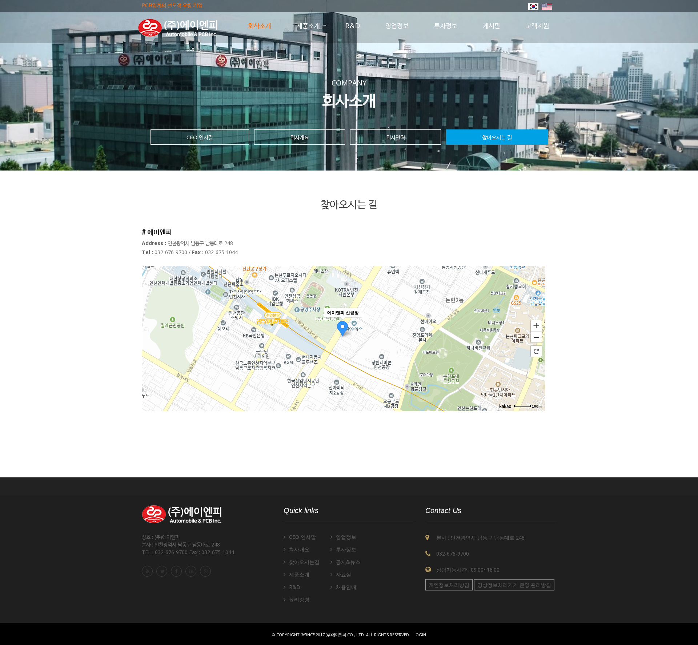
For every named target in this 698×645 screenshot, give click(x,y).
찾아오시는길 (304, 561)
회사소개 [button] (259, 26)
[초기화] (536, 351)
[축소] (536, 337)
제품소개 (299, 574)
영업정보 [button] (397, 26)
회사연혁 (395, 137)
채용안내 (346, 587)
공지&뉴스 (348, 561)
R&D (294, 587)
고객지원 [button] (537, 26)
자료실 (343, 574)
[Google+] (206, 571)
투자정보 (346, 549)
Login (419, 634)
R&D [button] (352, 26)
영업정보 (346, 536)
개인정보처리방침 (449, 584)
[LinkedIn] (191, 571)
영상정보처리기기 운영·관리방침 (514, 584)
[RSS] (148, 571)
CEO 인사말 (199, 137)
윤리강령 (299, 599)
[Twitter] (162, 571)
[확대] (536, 325)
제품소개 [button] (308, 26)
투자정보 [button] (445, 26)
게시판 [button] (491, 26)
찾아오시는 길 (497, 137)
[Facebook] (177, 571)
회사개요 (299, 137)
